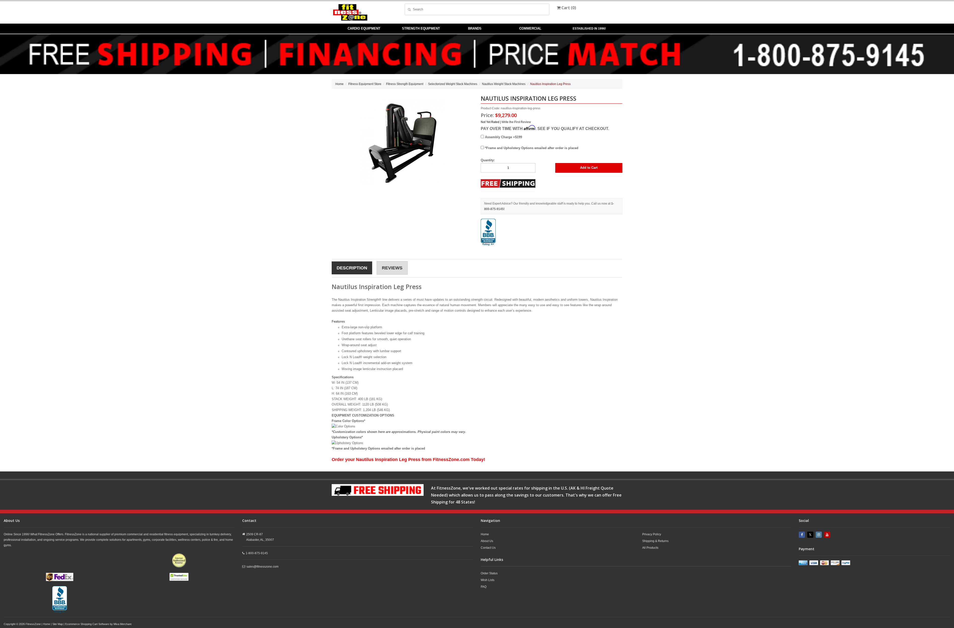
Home (339, 84)
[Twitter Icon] (811, 535)
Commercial (530, 28)
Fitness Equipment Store (364, 84)
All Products (650, 547)
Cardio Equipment (364, 28)
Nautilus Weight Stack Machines (503, 84)
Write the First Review (516, 122)
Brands (474, 28)
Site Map (57, 624)
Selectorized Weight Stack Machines (452, 84)
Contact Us (488, 547)
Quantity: (488, 160)
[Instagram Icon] (819, 535)
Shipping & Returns (655, 541)
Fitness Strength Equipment (404, 84)
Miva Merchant (122, 624)
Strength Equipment (421, 28)
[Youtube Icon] (828, 535)
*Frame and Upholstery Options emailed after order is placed (531, 148)
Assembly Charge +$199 (503, 137)
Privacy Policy (651, 534)
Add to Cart (588, 167)
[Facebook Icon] (802, 535)
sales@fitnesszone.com (262, 566)
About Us (487, 541)
